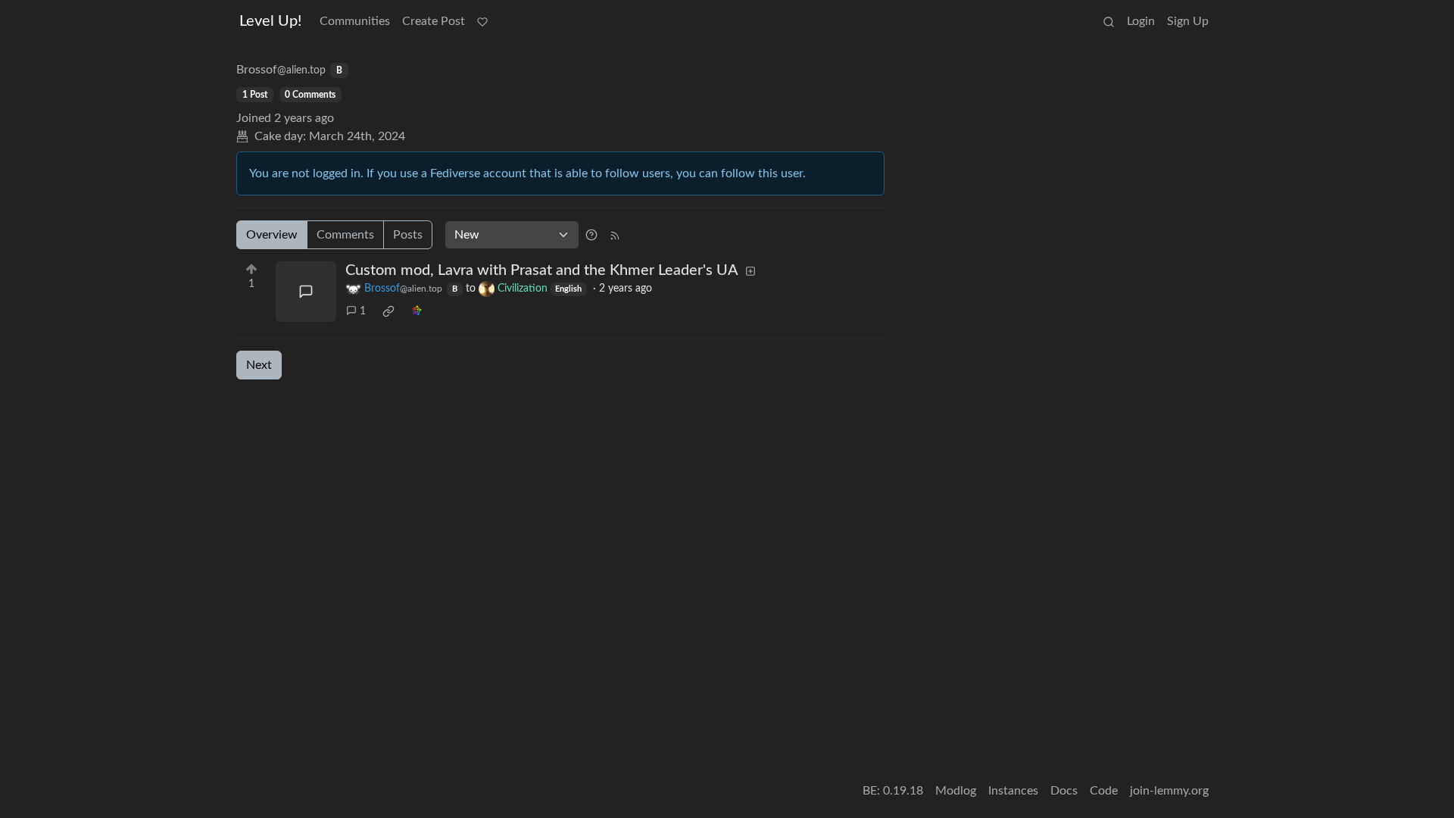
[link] (388, 311)
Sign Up (1188, 21)
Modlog (955, 791)
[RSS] (615, 235)
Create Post (433, 21)
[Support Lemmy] (482, 21)
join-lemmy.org (1169, 791)
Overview (272, 235)
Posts (408, 235)
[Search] (1109, 21)
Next (259, 365)
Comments (345, 235)
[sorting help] (591, 235)
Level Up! (270, 21)
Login (1141, 21)
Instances (1013, 791)
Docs (1064, 791)
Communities (355, 21)
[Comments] (306, 291)
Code (1104, 791)
